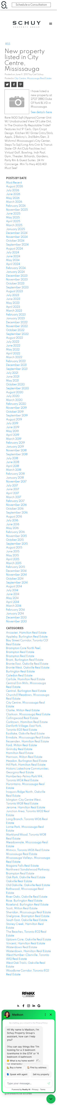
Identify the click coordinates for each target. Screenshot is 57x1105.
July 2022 (12, 342)
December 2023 (17, 276)
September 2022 (17, 334)
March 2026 (14, 202)
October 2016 (15, 508)
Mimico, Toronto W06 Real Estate (28, 850)
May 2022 (13, 349)
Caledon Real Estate (19, 675)
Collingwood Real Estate (22, 718)
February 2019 (15, 442)
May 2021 (12, 380)
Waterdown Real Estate (21, 947)
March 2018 (13, 470)
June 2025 (13, 213)
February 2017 (15, 501)
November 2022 (17, 326)
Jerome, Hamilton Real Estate (25, 807)
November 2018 (16, 450)
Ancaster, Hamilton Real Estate (26, 632)
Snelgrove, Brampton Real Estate (27, 916)
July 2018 (12, 458)
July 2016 (12, 520)
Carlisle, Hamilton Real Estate (25, 679)
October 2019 (15, 411)
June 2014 (12, 594)
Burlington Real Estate (20, 671)
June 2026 (13, 194)
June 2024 (13, 256)
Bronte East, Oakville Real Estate (27, 664)
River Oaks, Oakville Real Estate (26, 896)
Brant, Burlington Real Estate (24, 660)
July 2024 (12, 252)
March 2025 (14, 225)
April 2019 (12, 435)
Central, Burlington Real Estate (26, 691)
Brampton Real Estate (20, 656)
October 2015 (15, 540)
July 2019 (12, 423)
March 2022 (14, 357)
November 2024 (17, 237)
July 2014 (12, 590)
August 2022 (14, 338)
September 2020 (17, 388)
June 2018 (12, 462)
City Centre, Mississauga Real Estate (33, 78)
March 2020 (14, 400)
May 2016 (12, 528)
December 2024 (17, 233)
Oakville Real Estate (19, 881)
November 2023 (17, 279)
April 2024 (13, 264)
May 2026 (13, 198)
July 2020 (12, 396)
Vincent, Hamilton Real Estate (25, 943)
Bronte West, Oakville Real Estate (27, 667)
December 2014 (16, 571)
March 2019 (13, 439)
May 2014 (12, 598)
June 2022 (13, 345)
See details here (41, 112)
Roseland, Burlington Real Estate (27, 904)
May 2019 (12, 431)
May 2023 (13, 303)
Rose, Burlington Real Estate (24, 900)
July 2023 (12, 295)
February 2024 (16, 268)
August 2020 (14, 392)
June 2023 (13, 299)
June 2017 (12, 489)
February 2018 (15, 474)
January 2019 (15, 446)
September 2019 (17, 415)
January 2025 (15, 229)
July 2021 (12, 373)
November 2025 (17, 209)
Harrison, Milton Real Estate (24, 757)
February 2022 (16, 361)
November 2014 (16, 574)
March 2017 (13, 497)
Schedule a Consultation (31, 4)
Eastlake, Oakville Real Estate (25, 733)
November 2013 (16, 621)
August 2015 (14, 547)
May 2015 (12, 555)
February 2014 (15, 609)
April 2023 (13, 307)
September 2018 (17, 454)
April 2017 (12, 493)
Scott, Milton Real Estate (22, 908)
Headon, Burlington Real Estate (26, 761)
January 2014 (15, 613)
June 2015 (12, 551)
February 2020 (16, 404)
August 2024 (14, 248)
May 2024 (13, 260)
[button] (18, 1005)
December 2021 (16, 365)
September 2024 (17, 244)
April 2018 (12, 466)
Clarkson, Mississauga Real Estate (28, 714)
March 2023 (14, 310)
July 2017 (12, 485)
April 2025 (13, 221)
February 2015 (15, 567)
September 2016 (17, 512)
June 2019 (12, 427)
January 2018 (15, 477)
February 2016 (15, 532)
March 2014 (13, 606)
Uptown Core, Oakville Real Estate (28, 939)
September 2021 (17, 369)
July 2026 (12, 190)
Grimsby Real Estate (19, 749)
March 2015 (13, 563)
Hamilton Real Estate (19, 753)
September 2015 (17, 543)
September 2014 (17, 582)
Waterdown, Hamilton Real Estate (28, 951)
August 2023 (14, 291)
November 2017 (16, 481)
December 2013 (16, 617)
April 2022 (13, 353)
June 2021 (12, 376)
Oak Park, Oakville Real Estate (25, 877)
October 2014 (15, 578)
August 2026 (14, 186)
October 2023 (15, 283)
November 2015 (16, 536)
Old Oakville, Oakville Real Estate (28, 885)
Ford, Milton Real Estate (21, 745)
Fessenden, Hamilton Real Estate (27, 741)
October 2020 (15, 384)
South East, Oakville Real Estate (26, 920)
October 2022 (15, 330)
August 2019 (14, 419)
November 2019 (16, 408)
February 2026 (16, 206)
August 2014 (14, 586)
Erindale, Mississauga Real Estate (28, 737)
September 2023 (17, 287)
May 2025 (13, 217)
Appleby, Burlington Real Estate (27, 636)
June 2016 (12, 524)
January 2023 (15, 318)
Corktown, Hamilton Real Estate (27, 722)
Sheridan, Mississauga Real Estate (28, 912)
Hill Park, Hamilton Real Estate (26, 764)
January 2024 (15, 272)
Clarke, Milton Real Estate (23, 710)
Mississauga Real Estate (21, 854)
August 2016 (14, 516)
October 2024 (15, 240)
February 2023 (16, 314)
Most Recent (14, 182)
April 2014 (12, 602)
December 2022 (17, 322)
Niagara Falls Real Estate (22, 865)
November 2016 (16, 505)
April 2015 (12, 559)
